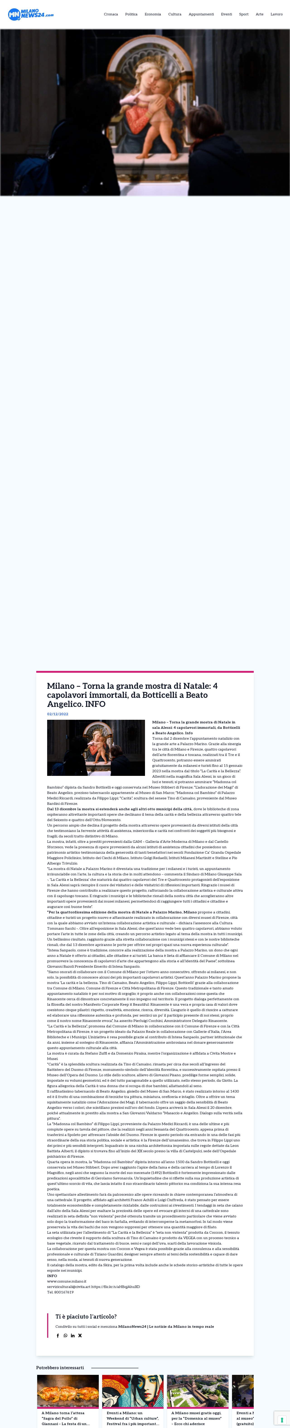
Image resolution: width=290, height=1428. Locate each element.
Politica (131, 14)
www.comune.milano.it (66, 1281)
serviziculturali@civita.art (68, 1287)
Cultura (174, 14)
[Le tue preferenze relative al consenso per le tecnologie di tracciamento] (282, 1420)
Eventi (226, 14)
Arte (259, 14)
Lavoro (277, 14)
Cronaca (111, 14)
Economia (153, 14)
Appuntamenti (201, 14)
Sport (244, 14)
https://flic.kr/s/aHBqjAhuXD (115, 1287)
